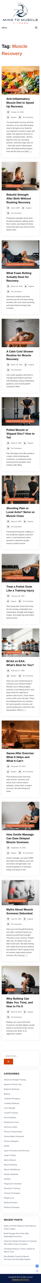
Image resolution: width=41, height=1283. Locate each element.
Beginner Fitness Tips (13, 1084)
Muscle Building (13, 652)
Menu (4, 28)
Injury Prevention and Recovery (20, 264)
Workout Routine (14, 186)
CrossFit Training (11, 1113)
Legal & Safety (10, 1155)
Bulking (10, 990)
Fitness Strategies (11, 1141)
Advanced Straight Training (15, 1080)
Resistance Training (12, 1188)
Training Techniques (12, 1193)
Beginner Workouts (11, 1089)
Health (10, 744)
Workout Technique (11, 1207)
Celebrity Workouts (11, 1103)
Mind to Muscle (10, 1160)
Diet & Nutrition (13, 90)
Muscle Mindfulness (12, 1169)
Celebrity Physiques (12, 1099)
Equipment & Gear (11, 1122)
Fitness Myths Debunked (14, 1136)
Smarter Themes (23, 1279)
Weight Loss (9, 1198)
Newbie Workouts (11, 1174)
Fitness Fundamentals (16, 901)
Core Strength (9, 1108)
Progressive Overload (12, 1184)
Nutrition (7, 1179)
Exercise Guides (10, 1127)
